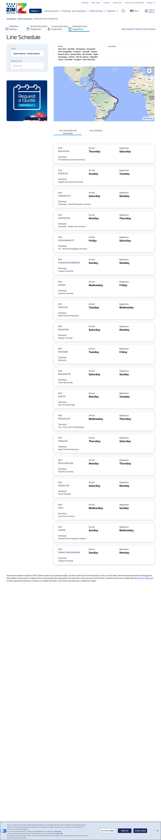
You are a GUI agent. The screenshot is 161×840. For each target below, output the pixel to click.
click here (57, 831)
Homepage (11, 18)
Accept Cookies (140, 831)
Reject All (124, 831)
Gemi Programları (25, 18)
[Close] (157, 830)
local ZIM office (143, 578)
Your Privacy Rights (108, 831)
